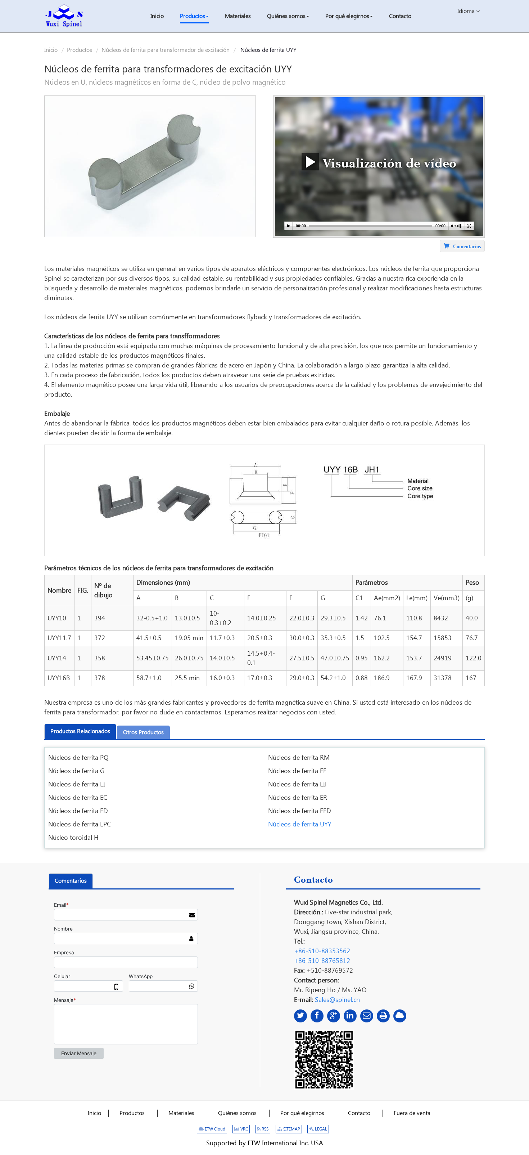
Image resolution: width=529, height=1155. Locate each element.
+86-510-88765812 (322, 961)
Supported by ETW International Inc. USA (264, 1143)
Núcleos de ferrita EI (76, 784)
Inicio (51, 50)
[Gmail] (366, 1015)
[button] (194, 17)
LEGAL (320, 1129)
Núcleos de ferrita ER (297, 798)
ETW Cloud (214, 1129)
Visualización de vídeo (387, 162)
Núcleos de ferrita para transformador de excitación (165, 50)
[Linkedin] (350, 1015)
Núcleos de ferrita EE (297, 771)
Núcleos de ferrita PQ (78, 758)
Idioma (466, 11)
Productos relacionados (80, 731)
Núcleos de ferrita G (76, 771)
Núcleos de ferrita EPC (79, 824)
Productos (79, 50)
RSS (264, 1129)
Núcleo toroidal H (73, 838)
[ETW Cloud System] (399, 1015)
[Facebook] (317, 1015)
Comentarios (71, 881)
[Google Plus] (333, 1015)
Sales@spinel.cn (337, 1000)
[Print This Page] (383, 1015)
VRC (243, 1129)
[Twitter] (300, 1015)
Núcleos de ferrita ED (78, 811)
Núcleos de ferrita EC (77, 798)
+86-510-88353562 (322, 951)
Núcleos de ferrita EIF (298, 784)
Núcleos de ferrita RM (299, 758)
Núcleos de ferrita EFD (299, 811)
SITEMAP (291, 1129)
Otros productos (143, 732)
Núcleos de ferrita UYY (299, 824)
